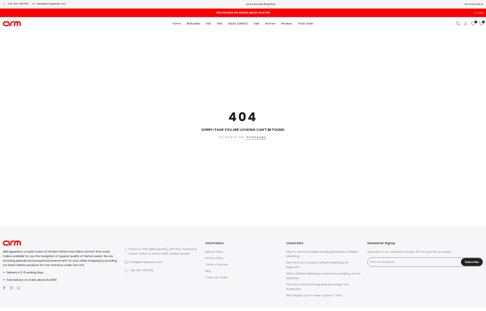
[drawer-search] (458, 23)
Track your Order (216, 277)
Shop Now (478, 4)
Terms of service (216, 264)
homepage (256, 137)
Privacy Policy (214, 258)
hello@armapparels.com (51, 3)
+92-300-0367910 (17, 3)
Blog (208, 271)
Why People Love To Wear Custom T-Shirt (314, 295)
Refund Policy (214, 252)
